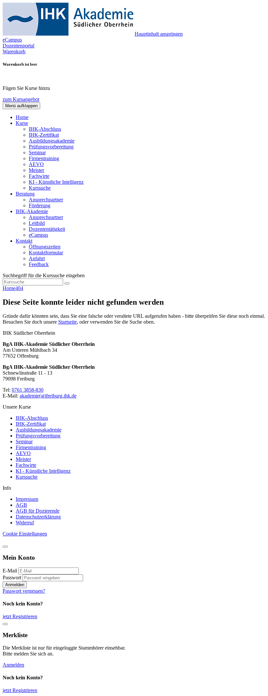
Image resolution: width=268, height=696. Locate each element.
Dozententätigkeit (47, 229)
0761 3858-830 (27, 390)
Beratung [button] (25, 193)
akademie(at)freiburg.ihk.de (48, 396)
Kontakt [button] (24, 241)
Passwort (12, 577)
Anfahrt (37, 258)
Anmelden (14, 584)
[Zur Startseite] (68, 34)
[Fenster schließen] (5, 624)
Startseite (67, 322)
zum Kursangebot (21, 99)
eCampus (38, 235)
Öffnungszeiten (44, 246)
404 (19, 288)
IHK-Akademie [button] (32, 211)
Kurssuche (40, 188)
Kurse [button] (22, 123)
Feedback (39, 264)
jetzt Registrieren (20, 616)
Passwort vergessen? (24, 591)
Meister (36, 170)
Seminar (37, 152)
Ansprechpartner (46, 199)
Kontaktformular (46, 252)
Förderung (39, 205)
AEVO (36, 164)
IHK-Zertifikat (44, 135)
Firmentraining (44, 158)
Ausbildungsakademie (52, 141)
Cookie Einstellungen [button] (25, 533)
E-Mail (10, 570)
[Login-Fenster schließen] (5, 547)
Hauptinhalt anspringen (159, 34)
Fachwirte (39, 176)
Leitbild (37, 223)
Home (22, 117)
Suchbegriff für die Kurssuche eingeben (44, 275)
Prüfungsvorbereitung (51, 146)
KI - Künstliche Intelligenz (56, 182)
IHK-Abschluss (45, 129)
